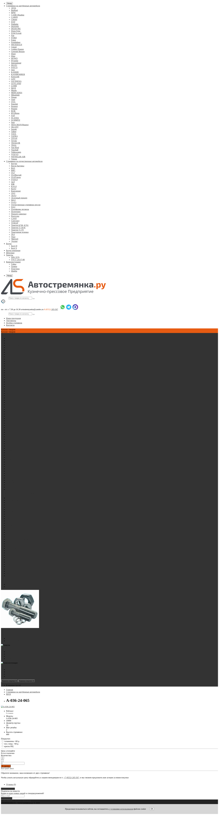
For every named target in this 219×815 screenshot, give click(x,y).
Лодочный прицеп (19, 198)
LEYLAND (16, 83)
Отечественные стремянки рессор (25, 205)
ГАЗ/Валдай (16, 175)
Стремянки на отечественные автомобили (24, 161)
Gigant (14, 47)
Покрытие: (5, 739)
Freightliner (15, 42)
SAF (13, 115)
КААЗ (14, 186)
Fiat (12, 35)
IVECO (14, 67)
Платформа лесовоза (20, 209)
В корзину (6, 766)
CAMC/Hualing (17, 15)
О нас (3, 801)
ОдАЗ (13, 202)
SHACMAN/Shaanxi (20, 125)
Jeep (13, 70)
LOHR (14, 86)
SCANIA (15, 118)
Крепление (16, 191)
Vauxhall (14, 150)
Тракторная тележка (20, 232)
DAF (13, 22)
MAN (13, 88)
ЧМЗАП (14, 239)
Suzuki (14, 129)
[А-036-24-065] (8, 707)
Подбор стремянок (14, 323)
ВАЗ (13, 168)
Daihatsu (14, 24)
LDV (13, 79)
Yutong (14, 159)
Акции (4, 665)
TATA (13, 134)
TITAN (14, 138)
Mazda (14, 90)
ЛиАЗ (13, 196)
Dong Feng (15, 31)
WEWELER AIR (18, 157)
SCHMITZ (15, 120)
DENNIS (15, 26)
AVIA (13, 8)
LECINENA (16, 81)
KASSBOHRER (18, 74)
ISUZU (14, 65)
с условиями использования (121, 809)
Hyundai (14, 61)
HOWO (14, 58)
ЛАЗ (13, 193)
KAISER (15, 72)
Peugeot (14, 106)
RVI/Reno (15, 113)
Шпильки (10, 253)
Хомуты (9, 255)
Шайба (14, 271)
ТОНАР (14, 223)
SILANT (15, 127)
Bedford (14, 10)
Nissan (14, 97)
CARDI (14, 17)
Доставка (10, 801)
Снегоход (15, 221)
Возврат (18, 801)
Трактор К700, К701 (20, 225)
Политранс (16, 212)
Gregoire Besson (18, 51)
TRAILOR (15, 143)
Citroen (14, 19)
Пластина (15, 269)
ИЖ (12, 184)
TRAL (14, 145)
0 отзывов (9, 713)
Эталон (14, 241)
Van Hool (15, 147)
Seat (13, 122)
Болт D (14, 246)
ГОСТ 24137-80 (18, 260)
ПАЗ (13, 207)
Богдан (14, 163)
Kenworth (15, 77)
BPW (13, 13)
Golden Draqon (17, 49)
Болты (9, 244)
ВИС (13, 170)
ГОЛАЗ (14, 179)
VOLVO (14, 154)
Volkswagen (16, 152)
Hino (13, 56)
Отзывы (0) (11, 784)
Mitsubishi (15, 95)
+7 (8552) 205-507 (71, 778)
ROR (13, 111)
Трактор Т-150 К (18, 228)
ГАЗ (13, 173)
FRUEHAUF (16, 45)
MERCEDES (16, 93)
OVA (13, 102)
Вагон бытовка (17, 166)
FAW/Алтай (16, 33)
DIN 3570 (15, 257)
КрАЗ (13, 189)
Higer (13, 54)
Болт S (14, 248)
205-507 (54, 309)
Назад (9, 3)
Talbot (13, 131)
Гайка (13, 264)
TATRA (14, 136)
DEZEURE (16, 29)
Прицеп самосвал (18, 214)
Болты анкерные (13, 250)
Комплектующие (13, 262)
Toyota (14, 141)
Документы (11, 321)
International (16, 63)
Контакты (10, 325)
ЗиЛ (13, 182)
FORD (14, 38)
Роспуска (15, 216)
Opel (13, 99)
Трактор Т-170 (17, 230)
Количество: (6, 755)
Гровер (14, 266)
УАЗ (13, 234)
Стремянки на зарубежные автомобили (23, 6)
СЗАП (14, 218)
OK (152, 809)
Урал (13, 237)
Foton (13, 40)
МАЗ (13, 200)
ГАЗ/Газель (16, 177)
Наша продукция (13, 318)
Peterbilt (14, 104)
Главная (9, 690)
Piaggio (14, 109)
